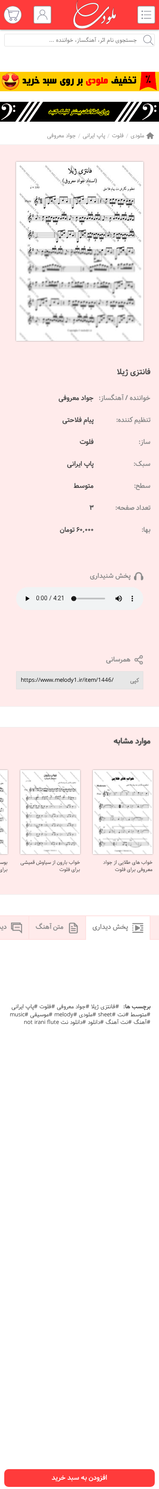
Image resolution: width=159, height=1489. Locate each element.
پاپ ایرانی (94, 135)
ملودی (137, 135)
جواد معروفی (61, 135)
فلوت (118, 135)
